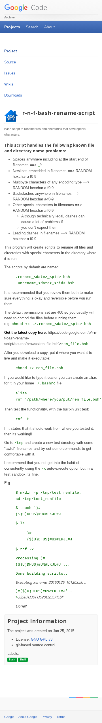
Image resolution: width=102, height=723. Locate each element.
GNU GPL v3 (41, 639)
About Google (27, 716)
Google (9, 716)
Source (10, 62)
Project (10, 51)
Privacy (47, 716)
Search (32, 27)
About (49, 27)
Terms (61, 716)
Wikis (8, 84)
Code (38, 7)
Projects (12, 27)
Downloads (13, 95)
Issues (9, 73)
